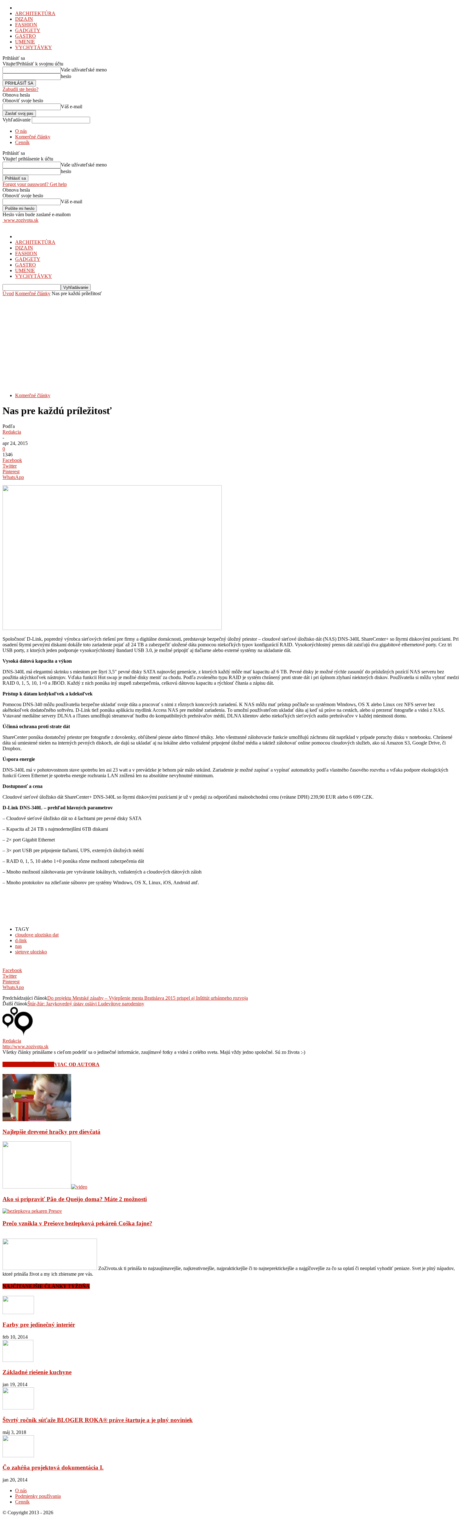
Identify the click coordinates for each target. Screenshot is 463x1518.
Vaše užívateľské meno (84, 69)
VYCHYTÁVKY (33, 47)
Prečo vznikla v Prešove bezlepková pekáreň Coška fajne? (77, 1223)
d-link (21, 940)
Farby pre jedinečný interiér (39, 1324)
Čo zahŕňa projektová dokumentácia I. (53, 1467)
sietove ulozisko (31, 951)
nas (18, 946)
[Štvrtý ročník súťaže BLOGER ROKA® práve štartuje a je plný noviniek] (18, 1407)
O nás (21, 131)
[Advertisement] (231, 344)
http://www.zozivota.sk (26, 1046)
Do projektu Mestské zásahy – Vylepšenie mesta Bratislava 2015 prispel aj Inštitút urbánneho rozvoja (147, 998)
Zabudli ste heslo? (20, 89)
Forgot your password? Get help (35, 184)
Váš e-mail (71, 106)
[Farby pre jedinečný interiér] (18, 1312)
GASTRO (25, 36)
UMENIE (25, 41)
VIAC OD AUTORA (77, 1064)
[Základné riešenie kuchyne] (18, 1360)
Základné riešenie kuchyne (37, 1372)
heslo (66, 76)
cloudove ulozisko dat (37, 934)
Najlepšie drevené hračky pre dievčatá (51, 1131)
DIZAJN (24, 19)
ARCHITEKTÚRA (35, 13)
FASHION (26, 24)
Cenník (22, 142)
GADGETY (27, 30)
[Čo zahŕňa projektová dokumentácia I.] (18, 1455)
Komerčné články (32, 136)
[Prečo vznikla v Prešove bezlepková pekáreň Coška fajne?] (32, 1211)
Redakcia (12, 432)
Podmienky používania (38, 1496)
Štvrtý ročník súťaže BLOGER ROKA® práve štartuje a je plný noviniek (98, 1420)
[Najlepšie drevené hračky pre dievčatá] (37, 1119)
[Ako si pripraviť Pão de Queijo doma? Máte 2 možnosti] (45, 1186)
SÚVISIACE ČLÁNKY (28, 1064)
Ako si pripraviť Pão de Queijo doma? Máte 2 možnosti (75, 1199)
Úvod (8, 293)
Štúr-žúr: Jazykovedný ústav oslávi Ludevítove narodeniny (85, 1003)
